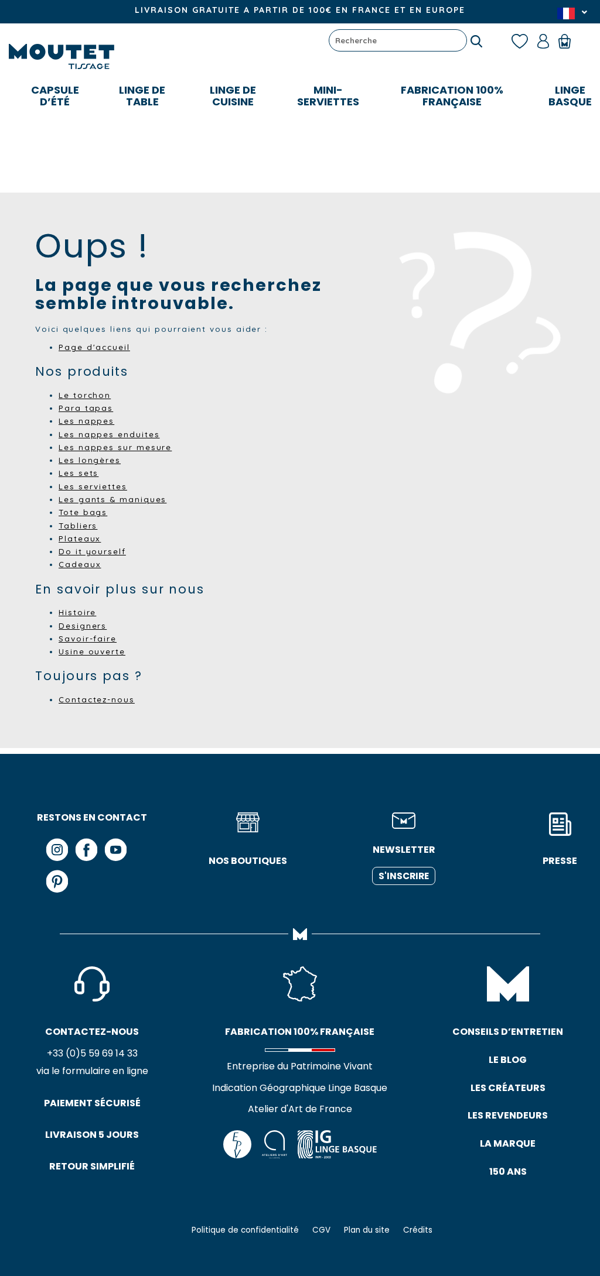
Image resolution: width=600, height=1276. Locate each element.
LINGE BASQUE (570, 96)
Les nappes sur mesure (115, 447)
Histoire (77, 612)
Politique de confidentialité (245, 1230)
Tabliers (78, 525)
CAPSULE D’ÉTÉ (55, 96)
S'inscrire (404, 876)
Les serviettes (93, 486)
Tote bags (83, 512)
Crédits (417, 1230)
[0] (570, 40)
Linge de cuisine (233, 96)
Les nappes (86, 421)
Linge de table (142, 96)
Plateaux (80, 538)
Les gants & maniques (112, 499)
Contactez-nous (97, 699)
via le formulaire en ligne (92, 1071)
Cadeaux (80, 564)
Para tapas (86, 408)
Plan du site (367, 1230)
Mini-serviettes (328, 96)
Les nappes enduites (109, 434)
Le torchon (85, 395)
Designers (83, 625)
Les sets (78, 473)
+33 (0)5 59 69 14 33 (92, 1053)
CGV (321, 1230)
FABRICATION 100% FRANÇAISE (452, 96)
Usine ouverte (92, 651)
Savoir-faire (88, 638)
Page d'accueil (94, 347)
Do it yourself (92, 551)
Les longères (90, 460)
